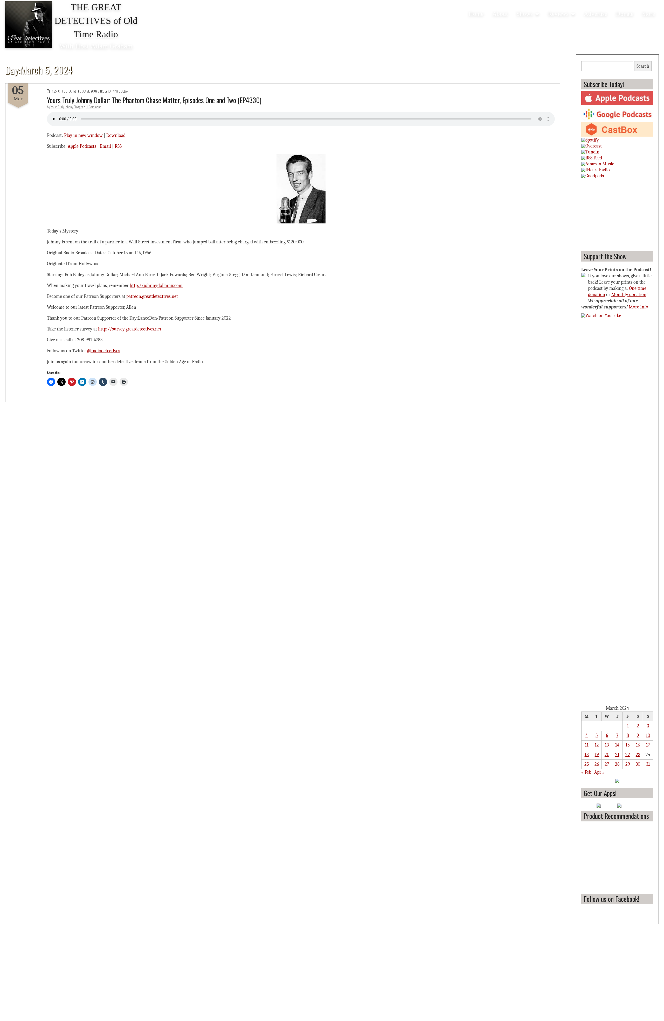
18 (587, 754)
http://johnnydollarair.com (156, 285)
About (500, 13)
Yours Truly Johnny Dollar (109, 91)
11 (587, 745)
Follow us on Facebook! (611, 899)
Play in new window (83, 135)
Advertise (595, 13)
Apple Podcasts (82, 146)
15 (628, 745)
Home (476, 13)
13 (607, 745)
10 (648, 735)
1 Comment (93, 106)
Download (116, 135)
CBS (54, 91)
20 (607, 754)
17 (648, 745)
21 (617, 754)
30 (638, 764)
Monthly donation (628, 294)
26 (596, 764)
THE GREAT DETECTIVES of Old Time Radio (95, 20)
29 (627, 764)
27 (607, 764)
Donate (624, 13)
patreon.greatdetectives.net (152, 296)
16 (638, 745)
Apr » (599, 772)
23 (638, 754)
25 (586, 764)
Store (648, 13)
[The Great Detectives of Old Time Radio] (28, 24)
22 (627, 754)
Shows (524, 13)
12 (597, 745)
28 (617, 764)
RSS (118, 146)
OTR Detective (67, 91)
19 (597, 754)
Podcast (83, 91)
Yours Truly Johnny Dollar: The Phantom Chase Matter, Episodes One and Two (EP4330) (154, 100)
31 (648, 764)
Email (105, 146)
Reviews (558, 13)
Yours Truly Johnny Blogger (67, 106)
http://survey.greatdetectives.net (129, 329)
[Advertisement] (617, 213)
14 (617, 745)
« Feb (586, 772)
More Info (638, 307)
